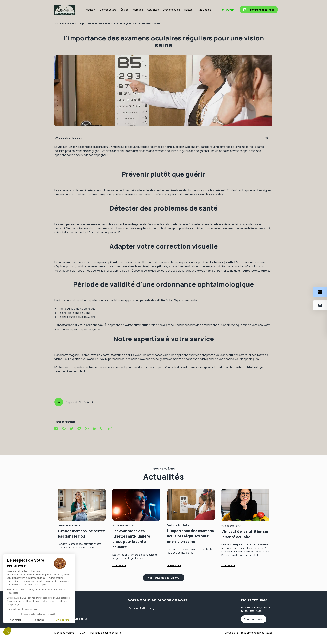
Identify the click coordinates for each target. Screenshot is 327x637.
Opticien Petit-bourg (141, 608)
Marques (138, 9)
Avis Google (204, 9)
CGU (82, 632)
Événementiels (171, 9)
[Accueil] (64, 10)
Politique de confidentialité (105, 632)
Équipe (125, 9)
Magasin (90, 9)
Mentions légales (64, 632)
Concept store (108, 9)
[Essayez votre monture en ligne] (320, 305)
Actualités (153, 9)
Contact (188, 9)
